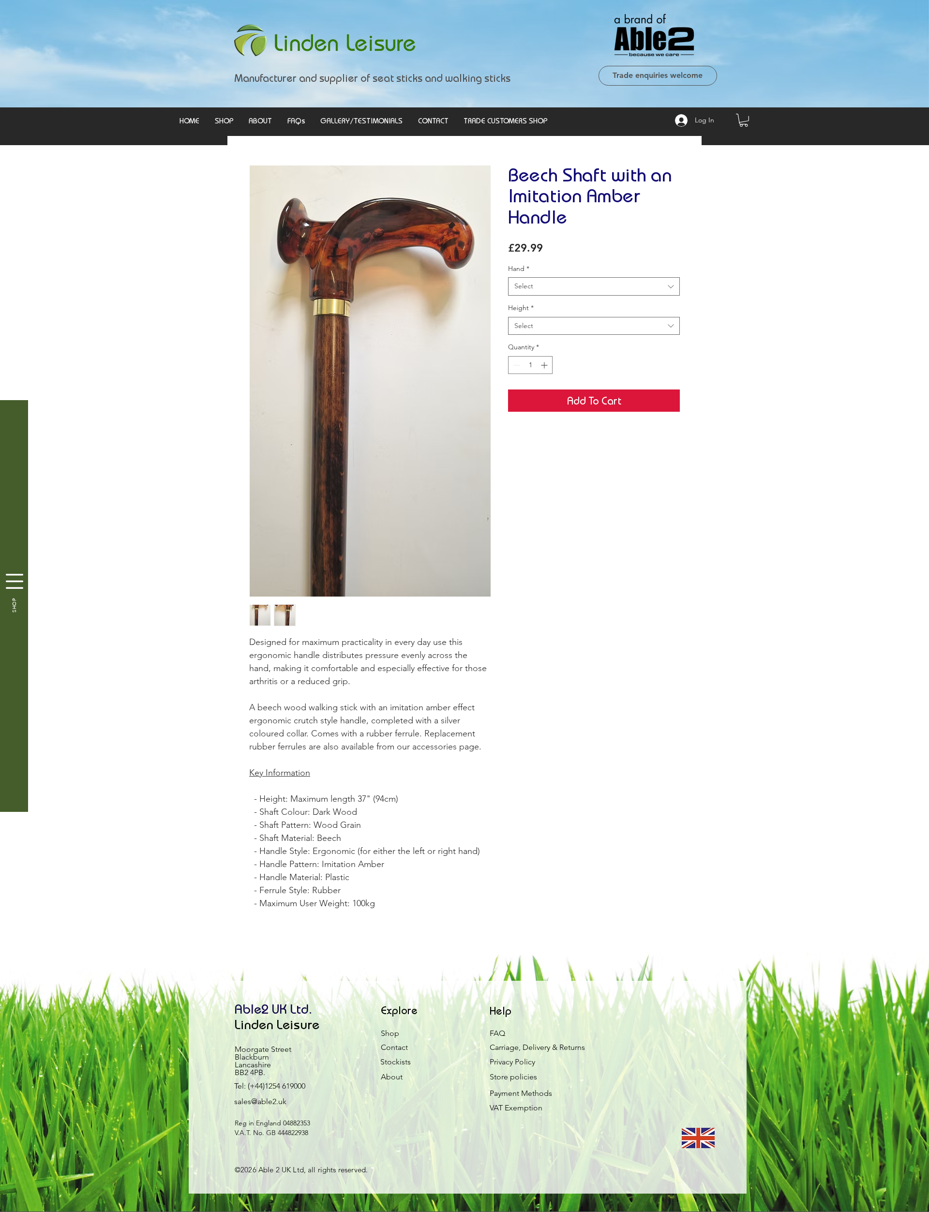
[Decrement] (515, 365)
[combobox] (594, 286)
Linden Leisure (277, 1024)
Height (521, 307)
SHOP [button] (14, 605)
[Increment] (545, 365)
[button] (743, 120)
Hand (518, 268)
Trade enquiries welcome (658, 75)
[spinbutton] (530, 365)
